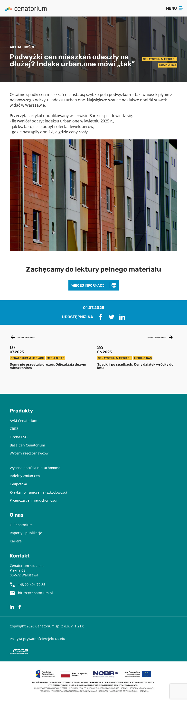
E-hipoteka (18, 484)
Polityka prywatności (26, 638)
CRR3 (14, 428)
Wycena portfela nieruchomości (35, 467)
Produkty (21, 411)
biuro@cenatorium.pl (35, 593)
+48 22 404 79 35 (31, 584)
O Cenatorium (21, 524)
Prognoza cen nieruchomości (33, 500)
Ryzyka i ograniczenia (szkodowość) (38, 492)
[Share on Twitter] (111, 317)
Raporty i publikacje (26, 533)
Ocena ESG (19, 437)
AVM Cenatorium (23, 420)
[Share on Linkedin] (122, 317)
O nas (16, 515)
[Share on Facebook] (101, 317)
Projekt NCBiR (54, 638)
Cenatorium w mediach (160, 59)
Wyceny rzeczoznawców (29, 453)
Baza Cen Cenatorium (27, 445)
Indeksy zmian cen (25, 475)
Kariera (16, 541)
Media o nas (168, 65)
